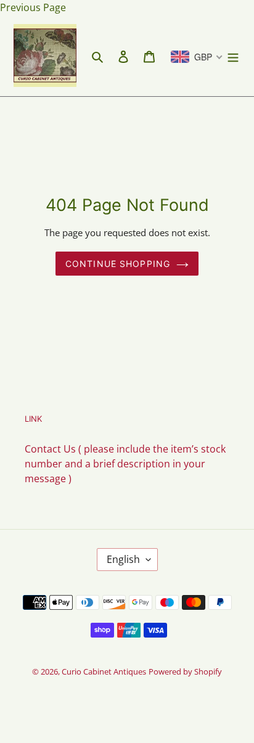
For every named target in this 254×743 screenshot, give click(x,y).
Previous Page (33, 7)
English (123, 559)
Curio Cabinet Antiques (104, 671)
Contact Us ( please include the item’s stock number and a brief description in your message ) (125, 463)
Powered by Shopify (185, 671)
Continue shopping (117, 263)
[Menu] (233, 55)
